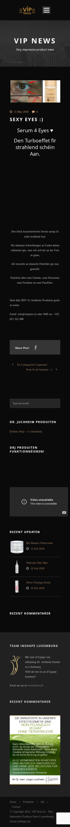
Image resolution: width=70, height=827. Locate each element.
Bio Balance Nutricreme (39, 543)
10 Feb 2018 (37, 568)
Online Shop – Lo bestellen (26, 431)
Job (42, 801)
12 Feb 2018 (37, 548)
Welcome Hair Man (37, 562)
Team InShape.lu (20, 821)
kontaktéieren (35, 685)
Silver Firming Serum (38, 582)
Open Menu (46, 10)
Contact (16, 806)
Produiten (28, 801)
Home (13, 801)
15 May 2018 (21, 111)
